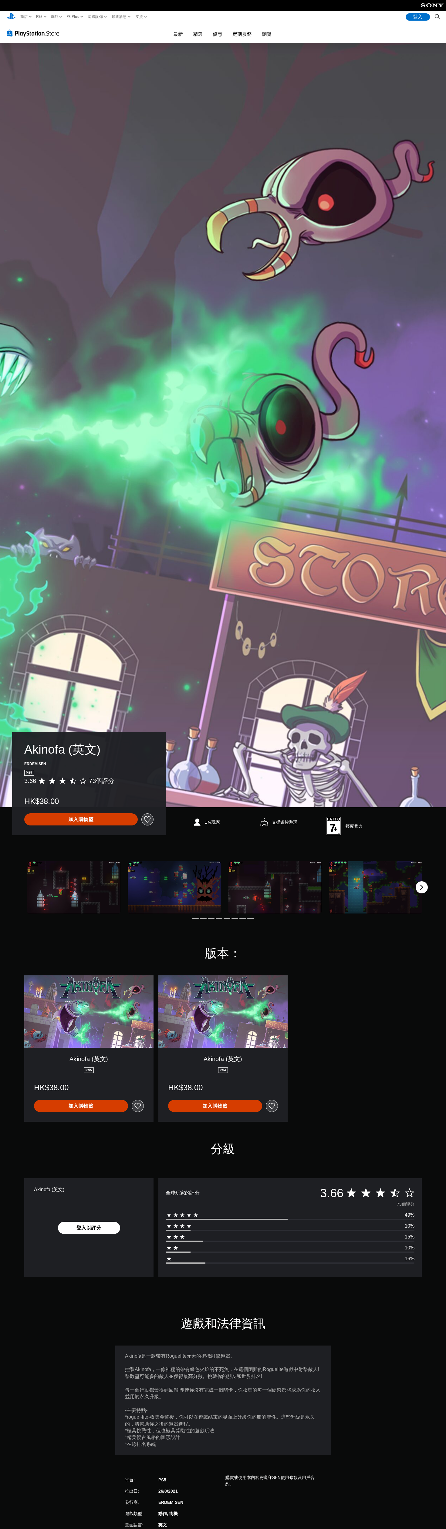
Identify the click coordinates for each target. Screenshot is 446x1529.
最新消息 (119, 16)
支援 (139, 16)
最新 (178, 34)
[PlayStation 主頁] (11, 17)
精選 (198, 34)
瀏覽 (267, 34)
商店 (24, 16)
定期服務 (242, 34)
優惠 (217, 34)
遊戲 (54, 16)
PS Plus (72, 16)
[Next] (422, 887)
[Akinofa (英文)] (73, 887)
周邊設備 (95, 16)
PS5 (39, 16)
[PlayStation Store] (35, 33)
